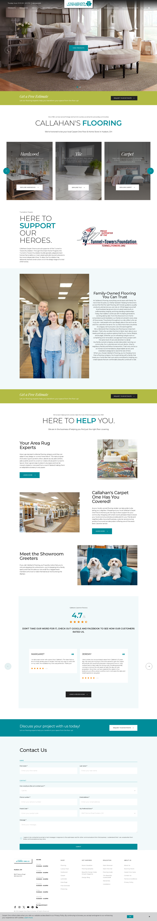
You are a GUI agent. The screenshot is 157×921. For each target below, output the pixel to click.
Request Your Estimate (123, 98)
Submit (78, 846)
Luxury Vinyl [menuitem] (65, 869)
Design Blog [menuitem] (86, 877)
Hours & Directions (111, 8)
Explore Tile (77, 187)
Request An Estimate (130, 8)
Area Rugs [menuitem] (64, 882)
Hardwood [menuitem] (64, 872)
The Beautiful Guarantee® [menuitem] (107, 876)
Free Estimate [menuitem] (65, 885)
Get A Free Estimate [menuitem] (50, 8)
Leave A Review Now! (77, 694)
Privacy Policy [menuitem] (128, 882)
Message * (23, 820)
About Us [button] (35, 8)
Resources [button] (23, 8)
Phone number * (25, 797)
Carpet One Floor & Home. (27, 911)
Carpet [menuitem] (63, 875)
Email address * (84, 797)
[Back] (8, 50)
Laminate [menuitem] (64, 879)
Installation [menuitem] (106, 884)
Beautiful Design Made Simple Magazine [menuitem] (89, 873)
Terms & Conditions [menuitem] (130, 879)
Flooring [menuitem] (63, 865)
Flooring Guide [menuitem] (108, 872)
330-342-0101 (36, 3)
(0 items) (149, 8)
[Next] (149, 50)
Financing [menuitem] (64, 889)
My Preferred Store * (86, 808)
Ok (130, 916)
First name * (23, 766)
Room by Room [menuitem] (129, 869)
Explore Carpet (126, 187)
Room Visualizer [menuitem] (87, 865)
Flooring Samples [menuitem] (87, 869)
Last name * (83, 766)
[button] (142, 8)
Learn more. (28, 918)
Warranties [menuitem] (106, 881)
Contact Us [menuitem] (127, 875)
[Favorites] (145, 8)
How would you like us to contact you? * (32, 786)
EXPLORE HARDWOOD (27, 187)
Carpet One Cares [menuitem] (130, 872)
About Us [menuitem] (127, 865)
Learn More (27, 475)
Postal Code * (24, 808)
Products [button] (12, 8)
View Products (78, 48)
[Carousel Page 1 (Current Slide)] (77, 87)
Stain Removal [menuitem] (107, 865)
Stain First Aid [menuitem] (107, 869)
